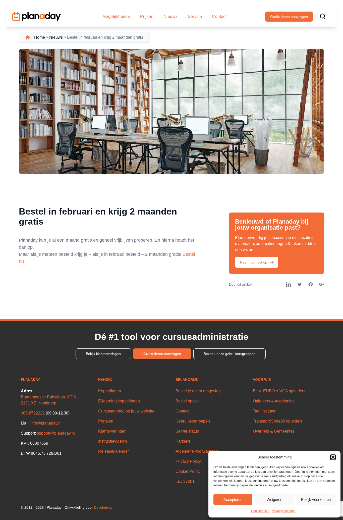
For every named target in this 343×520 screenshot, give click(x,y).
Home (39, 37)
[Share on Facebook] (310, 284)
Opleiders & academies (274, 401)
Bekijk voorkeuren (316, 499)
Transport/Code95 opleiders (278, 421)
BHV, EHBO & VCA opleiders (279, 391)
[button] (332, 457)
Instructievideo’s (112, 441)
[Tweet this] (299, 284)
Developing (103, 507)
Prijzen (146, 16)
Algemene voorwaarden (197, 451)
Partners (183, 441)
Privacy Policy (188, 461)
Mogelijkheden (116, 16)
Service (195, 16)
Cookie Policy (188, 471)
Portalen (105, 421)
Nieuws (170, 16)
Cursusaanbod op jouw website (126, 411)
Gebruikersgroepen (193, 421)
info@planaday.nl (46, 423)
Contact (219, 16)
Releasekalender (113, 451)
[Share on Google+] (321, 284)
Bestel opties (187, 401)
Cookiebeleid (260, 511)
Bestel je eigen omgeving (198, 391)
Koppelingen (109, 391)
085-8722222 (33, 413)
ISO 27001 (185, 481)
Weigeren (274, 499)
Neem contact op (253, 262)
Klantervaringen (112, 431)
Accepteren (232, 499)
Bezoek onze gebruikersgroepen (229, 354)
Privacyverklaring (284, 511)
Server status (187, 431)
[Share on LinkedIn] (288, 284)
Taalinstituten (264, 411)
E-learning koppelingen (119, 401)
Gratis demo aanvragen (289, 17)
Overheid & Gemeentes (274, 431)
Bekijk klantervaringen (103, 354)
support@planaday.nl (56, 433)
